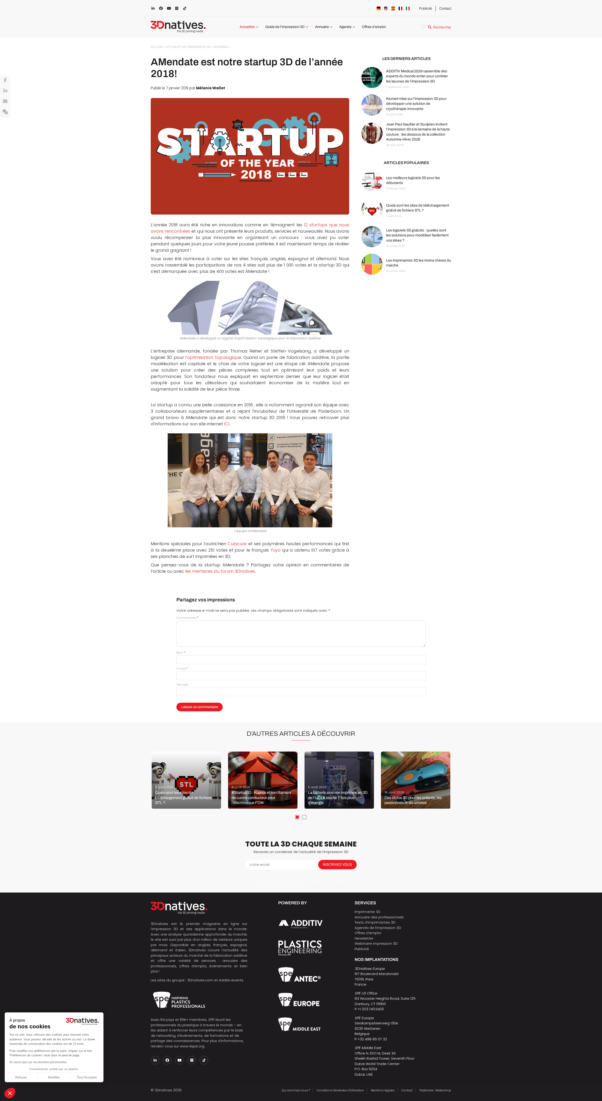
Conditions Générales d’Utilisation (340, 1090)
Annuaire (322, 27)
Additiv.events (231, 980)
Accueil (157, 47)
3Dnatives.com (200, 980)
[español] (393, 8)
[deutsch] (378, 8)
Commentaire (187, 618)
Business (221, 47)
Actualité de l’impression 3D (188, 47)
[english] (386, 8)
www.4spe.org (192, 1046)
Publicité (425, 8)
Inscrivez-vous (337, 864)
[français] (400, 8)
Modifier (54, 1077)
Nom (181, 653)
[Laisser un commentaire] (5, 112)
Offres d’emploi (374, 27)
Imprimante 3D (367, 911)
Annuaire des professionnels (379, 917)
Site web (182, 685)
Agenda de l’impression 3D (378, 927)
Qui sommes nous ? (296, 1090)
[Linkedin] (5, 91)
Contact (445, 8)
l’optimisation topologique (213, 357)
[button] (10, 1093)
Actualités (247, 27)
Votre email (259, 864)
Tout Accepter (87, 1077)
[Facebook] (5, 80)
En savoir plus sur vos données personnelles (38, 1062)
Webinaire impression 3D (376, 943)
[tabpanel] (186, 780)
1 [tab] (297, 817)
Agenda (345, 27)
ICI (226, 424)
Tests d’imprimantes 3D (375, 922)
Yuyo (275, 550)
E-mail (182, 669)
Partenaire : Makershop (435, 1090)
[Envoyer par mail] (5, 101)
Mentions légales (383, 1090)
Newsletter (364, 938)
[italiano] (408, 8)
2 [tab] (304, 817)
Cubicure (237, 544)
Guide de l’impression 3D (285, 27)
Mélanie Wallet (210, 88)
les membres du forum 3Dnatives (220, 571)
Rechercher (442, 27)
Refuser (21, 1077)
